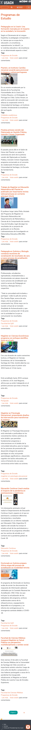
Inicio (5, 724)
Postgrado (5, 401)
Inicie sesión (14, 58)
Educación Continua (8, 548)
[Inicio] (7, 2)
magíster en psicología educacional (14, 476)
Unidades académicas (9, 115)
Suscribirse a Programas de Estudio (1, 719)
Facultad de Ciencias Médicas (12, 692)
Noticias (6, 726)
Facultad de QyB (7, 323)
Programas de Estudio (9, 55)
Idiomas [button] (20, 7)
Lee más (5, 58)
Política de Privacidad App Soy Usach (13, 728)
